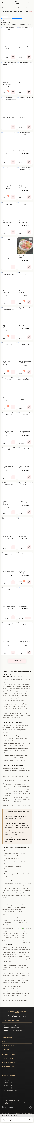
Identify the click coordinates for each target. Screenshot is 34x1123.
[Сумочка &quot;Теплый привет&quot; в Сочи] (25, 631)
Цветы (19, 7)
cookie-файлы (13, 1115)
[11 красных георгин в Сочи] (9, 245)
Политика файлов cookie (10, 1090)
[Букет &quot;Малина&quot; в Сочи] (25, 315)
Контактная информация (10, 1020)
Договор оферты (8, 1093)
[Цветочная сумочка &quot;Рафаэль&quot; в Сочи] (25, 350)
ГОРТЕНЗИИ (5, 1049)
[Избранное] (31, 2)
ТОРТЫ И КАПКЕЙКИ (8, 1058)
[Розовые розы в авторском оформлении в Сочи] (25, 386)
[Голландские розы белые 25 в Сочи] (25, 421)
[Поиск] (28, 2)
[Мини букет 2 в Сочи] (9, 175)
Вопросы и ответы (9, 1085)
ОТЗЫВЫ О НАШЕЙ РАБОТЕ (10, 1075)
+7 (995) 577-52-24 (16, 1030)
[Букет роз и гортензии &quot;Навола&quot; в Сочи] (9, 350)
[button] (4, 1119)
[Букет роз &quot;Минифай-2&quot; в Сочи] (25, 561)
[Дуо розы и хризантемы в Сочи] (25, 280)
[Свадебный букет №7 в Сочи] (25, 35)
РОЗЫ (3, 1041)
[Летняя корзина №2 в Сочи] (25, 70)
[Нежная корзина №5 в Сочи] (9, 456)
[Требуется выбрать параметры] (29, 57)
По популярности (6, 24)
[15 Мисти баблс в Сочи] (25, 526)
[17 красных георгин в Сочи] (9, 35)
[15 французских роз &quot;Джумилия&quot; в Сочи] (25, 175)
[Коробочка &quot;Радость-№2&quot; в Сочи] (25, 491)
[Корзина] (17, 1119)
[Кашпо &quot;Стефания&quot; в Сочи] (25, 140)
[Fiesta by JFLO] (17, 2)
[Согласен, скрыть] (32, 1115)
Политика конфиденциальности (12, 1088)
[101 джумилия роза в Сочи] (9, 596)
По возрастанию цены (23, 24)
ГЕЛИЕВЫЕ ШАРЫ (7, 1070)
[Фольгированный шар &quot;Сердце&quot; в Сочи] (9, 421)
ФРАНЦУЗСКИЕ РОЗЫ (8, 1045)
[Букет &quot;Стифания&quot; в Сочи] (9, 140)
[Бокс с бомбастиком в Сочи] (25, 210)
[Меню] (2, 2)
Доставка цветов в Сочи (8, 7)
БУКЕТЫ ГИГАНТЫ (7, 1037)
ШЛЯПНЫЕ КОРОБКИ (8, 1066)
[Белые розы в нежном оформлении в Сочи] (9, 70)
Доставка (6, 1080)
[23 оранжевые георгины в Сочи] (25, 105)
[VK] (30, 1107)
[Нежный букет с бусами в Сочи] (25, 456)
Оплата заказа (8, 1082)
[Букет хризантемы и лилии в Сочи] (9, 561)
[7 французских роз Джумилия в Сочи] (9, 315)
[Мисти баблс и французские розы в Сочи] (9, 105)
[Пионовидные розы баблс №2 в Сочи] (9, 210)
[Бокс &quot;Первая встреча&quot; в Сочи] (9, 631)
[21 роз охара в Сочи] (25, 596)
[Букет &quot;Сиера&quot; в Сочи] (9, 526)
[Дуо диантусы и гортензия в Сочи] (9, 280)
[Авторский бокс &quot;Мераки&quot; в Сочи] (9, 386)
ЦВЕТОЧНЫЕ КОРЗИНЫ (8, 1062)
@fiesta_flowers (15, 1027)
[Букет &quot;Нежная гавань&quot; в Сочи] (25, 245)
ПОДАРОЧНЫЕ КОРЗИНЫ (9, 1054)
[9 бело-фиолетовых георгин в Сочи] (9, 491)
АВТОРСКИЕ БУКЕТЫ (8, 1033)
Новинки (14, 24)
